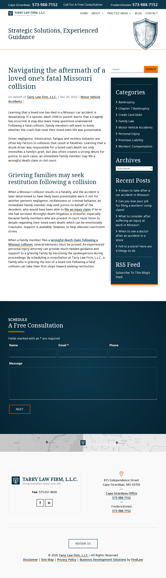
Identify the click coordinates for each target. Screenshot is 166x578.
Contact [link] (151, 13)
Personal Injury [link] (129, 134)
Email (63, 345)
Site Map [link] (47, 559)
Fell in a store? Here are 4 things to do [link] (134, 248)
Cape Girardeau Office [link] (121, 493)
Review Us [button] (83, 543)
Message (15, 363)
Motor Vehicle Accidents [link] (136, 127)
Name (13, 345)
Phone (114, 345)
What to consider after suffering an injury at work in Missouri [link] (133, 220)
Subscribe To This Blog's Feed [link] (133, 275)
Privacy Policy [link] (66, 559)
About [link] (96, 13)
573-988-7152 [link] (45, 4)
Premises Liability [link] (131, 140)
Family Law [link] (126, 121)
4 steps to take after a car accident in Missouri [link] (133, 192)
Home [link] (84, 13)
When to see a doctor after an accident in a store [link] (132, 235)
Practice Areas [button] (117, 13)
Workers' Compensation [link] (135, 146)
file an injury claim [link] (78, 209)
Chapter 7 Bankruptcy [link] (134, 108)
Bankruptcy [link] (127, 102)
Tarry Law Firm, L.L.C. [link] (42, 97)
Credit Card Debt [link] (130, 115)
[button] (40, 503)
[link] (27, 13)
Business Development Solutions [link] (103, 559)
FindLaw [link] (137, 559)
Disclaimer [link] (30, 559)
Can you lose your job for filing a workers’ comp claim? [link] (134, 205)
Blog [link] (138, 13)
